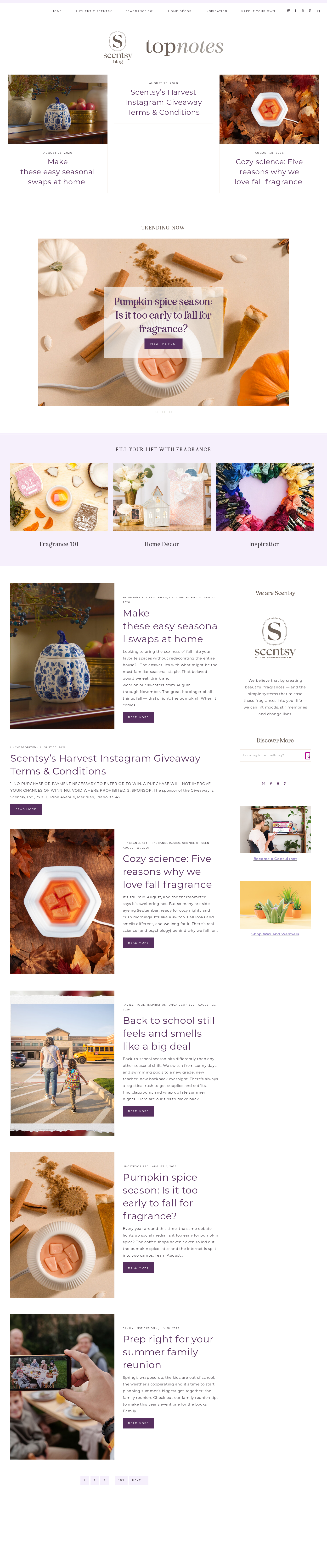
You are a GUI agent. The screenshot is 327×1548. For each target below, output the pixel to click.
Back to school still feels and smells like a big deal (169, 1034)
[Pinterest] (311, 4)
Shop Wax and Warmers (275, 934)
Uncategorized (182, 597)
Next (138, 1480)
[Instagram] (290, 4)
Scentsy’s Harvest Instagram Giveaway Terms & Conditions (163, 103)
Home (140, 1004)
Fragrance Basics (165, 843)
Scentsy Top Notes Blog (163, 47)
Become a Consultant (275, 859)
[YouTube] (304, 4)
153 (121, 1480)
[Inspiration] (265, 498)
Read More (138, 717)
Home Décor (162, 544)
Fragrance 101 (59, 544)
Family (128, 1004)
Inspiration (264, 544)
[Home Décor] (162, 498)
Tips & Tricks (156, 597)
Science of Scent (196, 843)
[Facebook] (297, 4)
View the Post (163, 337)
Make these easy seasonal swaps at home (57, 172)
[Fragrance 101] (59, 498)
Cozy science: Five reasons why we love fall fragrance (269, 172)
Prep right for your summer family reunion (168, 1353)
